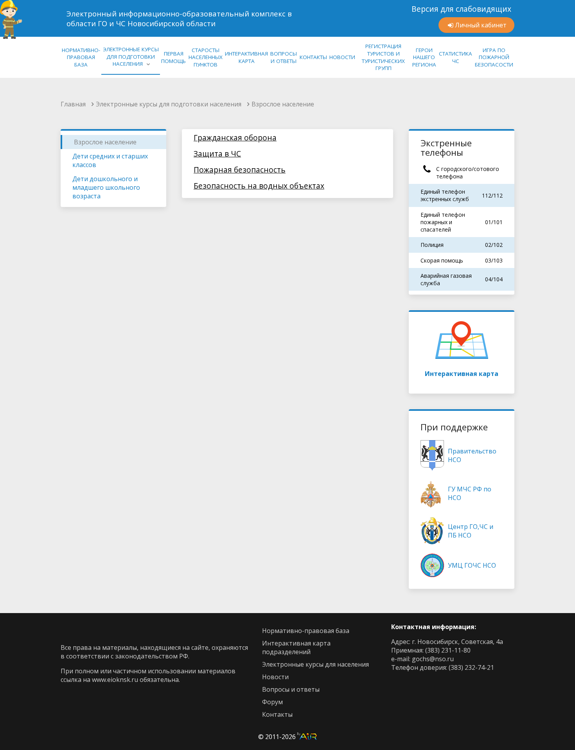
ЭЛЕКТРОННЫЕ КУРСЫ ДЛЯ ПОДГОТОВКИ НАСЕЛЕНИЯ (131, 56)
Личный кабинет (481, 25)
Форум (272, 702)
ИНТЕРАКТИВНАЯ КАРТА (246, 57)
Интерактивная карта (461, 373)
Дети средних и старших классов (110, 160)
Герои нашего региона (424, 57)
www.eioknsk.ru (115, 679)
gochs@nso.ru (433, 659)
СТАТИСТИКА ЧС (455, 57)
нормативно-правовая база (81, 57)
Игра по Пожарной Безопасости (494, 57)
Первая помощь (173, 57)
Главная (73, 104)
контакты (277, 714)
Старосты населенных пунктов (206, 57)
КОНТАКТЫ (313, 57)
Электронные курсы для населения (315, 664)
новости (275, 677)
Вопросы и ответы (291, 689)
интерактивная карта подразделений (296, 647)
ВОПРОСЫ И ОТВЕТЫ (283, 57)
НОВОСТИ (342, 57)
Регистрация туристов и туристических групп (383, 57)
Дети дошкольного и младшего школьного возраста (106, 187)
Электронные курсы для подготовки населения (168, 104)
